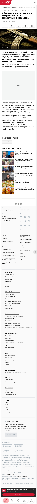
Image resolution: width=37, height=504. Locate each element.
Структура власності (25, 250)
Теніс (6, 407)
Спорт (7, 400)
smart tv (7, 450)
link (21, 216)
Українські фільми (10, 357)
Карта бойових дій (10, 296)
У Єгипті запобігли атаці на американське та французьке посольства (27, 7)
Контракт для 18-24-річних (12, 323)
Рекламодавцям (6, 249)
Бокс (6, 402)
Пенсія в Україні (9, 347)
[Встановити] (18, 492)
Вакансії (22, 248)
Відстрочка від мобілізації (12, 325)
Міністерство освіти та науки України (15, 372)
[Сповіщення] (35, 2)
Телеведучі (5, 246)
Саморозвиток (9, 379)
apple (19, 445)
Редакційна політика (7, 241)
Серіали (7, 365)
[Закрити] (33, 489)
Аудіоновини (8, 284)
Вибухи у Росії (9, 306)
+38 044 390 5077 (24, 210)
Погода (7, 286)
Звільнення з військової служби (14, 316)
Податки (7, 345)
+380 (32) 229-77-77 (12, 474)
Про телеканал (6, 244)
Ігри (21, 259)
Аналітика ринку (9, 390)
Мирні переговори (10, 299)
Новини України (9, 277)
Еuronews (12, 21)
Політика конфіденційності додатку (9, 263)
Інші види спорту (10, 412)
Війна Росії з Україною (12, 292)
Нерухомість (9, 388)
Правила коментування (26, 239)
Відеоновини (8, 281)
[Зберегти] (32, 26)
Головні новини (9, 274)
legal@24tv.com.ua (22, 476)
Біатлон (7, 409)
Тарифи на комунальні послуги (14, 342)
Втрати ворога (9, 308)
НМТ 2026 (7, 377)
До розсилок (11, 434)
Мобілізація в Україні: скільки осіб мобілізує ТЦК (19, 328)
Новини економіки (11, 333)
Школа (7, 375)
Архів (21, 253)
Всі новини (8, 272)
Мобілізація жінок (10, 321)
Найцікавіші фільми (10, 355)
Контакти (22, 245)
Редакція (4, 238)
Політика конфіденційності (9, 255)
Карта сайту (23, 256)
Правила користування (8, 252)
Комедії (7, 362)
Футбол (7, 405)
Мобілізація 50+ (9, 318)
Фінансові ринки (12, 7)
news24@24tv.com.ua (8, 210)
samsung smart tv (19, 450)
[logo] (8, 2)
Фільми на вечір (9, 360)
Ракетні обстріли (9, 294)
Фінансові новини (10, 340)
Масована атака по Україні (12, 303)
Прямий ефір (8, 279)
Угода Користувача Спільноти (25, 236)
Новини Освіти (10, 370)
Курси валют (8, 338)
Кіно (6, 353)
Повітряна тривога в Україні (13, 301)
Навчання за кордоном (11, 382)
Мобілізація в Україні (12, 314)
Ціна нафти (8, 336)
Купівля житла (9, 392)
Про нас (4, 235)
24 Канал (4, 7)
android (7, 445)
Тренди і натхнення (10, 394)
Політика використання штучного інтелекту (8, 259)
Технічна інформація (25, 242)
